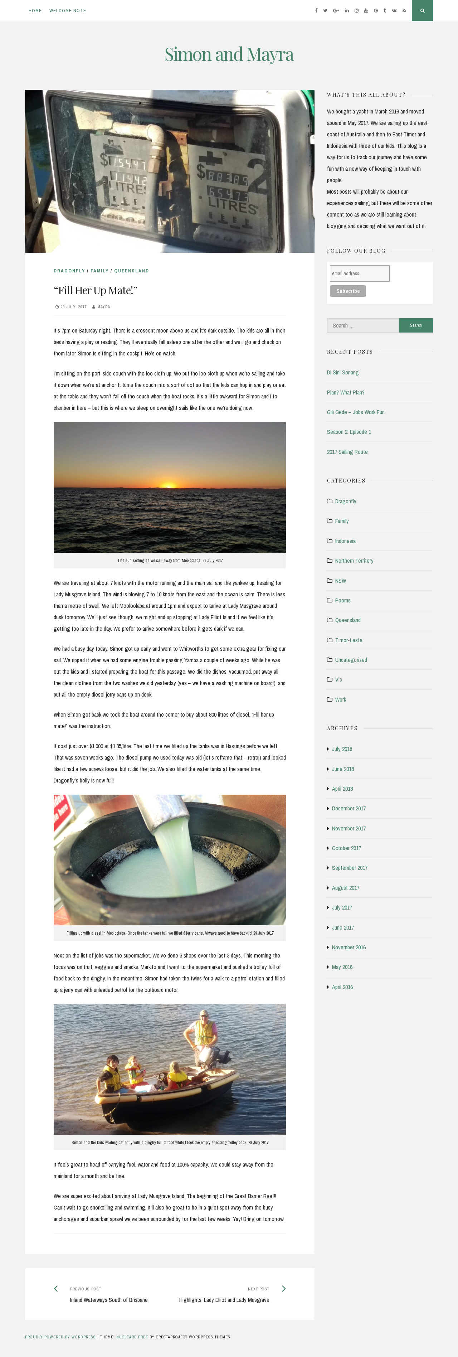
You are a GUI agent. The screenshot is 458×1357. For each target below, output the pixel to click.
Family (100, 271)
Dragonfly (69, 271)
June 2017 (343, 927)
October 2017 (346, 848)
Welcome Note (67, 11)
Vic (338, 679)
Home (35, 11)
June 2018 (343, 769)
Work (340, 699)
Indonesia (345, 541)
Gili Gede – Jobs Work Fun (356, 412)
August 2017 (345, 888)
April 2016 (342, 987)
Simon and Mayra (229, 54)
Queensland (131, 271)
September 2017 (349, 868)
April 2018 (342, 789)
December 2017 (349, 808)
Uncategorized (351, 660)
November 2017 (349, 828)
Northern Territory (354, 560)
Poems (343, 600)
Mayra (103, 306)
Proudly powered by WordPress (61, 1336)
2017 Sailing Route (347, 452)
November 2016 (349, 947)
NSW (340, 581)
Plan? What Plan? (346, 392)
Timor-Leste (348, 640)
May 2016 (342, 967)
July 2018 (342, 749)
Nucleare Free (132, 1336)
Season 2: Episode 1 (349, 432)
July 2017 (342, 907)
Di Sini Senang (343, 372)
